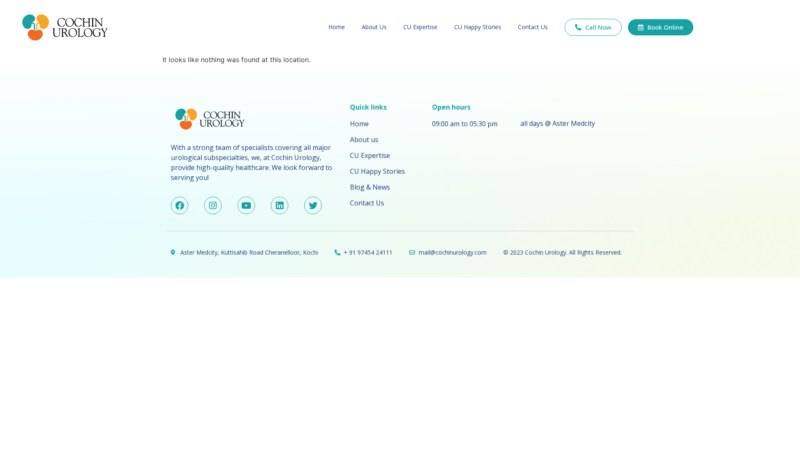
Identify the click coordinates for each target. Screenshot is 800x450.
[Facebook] (179, 205)
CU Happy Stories (477, 27)
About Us (374, 27)
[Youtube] (246, 205)
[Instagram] (213, 205)
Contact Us (533, 27)
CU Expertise (420, 27)
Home (336, 27)
